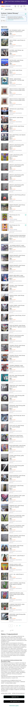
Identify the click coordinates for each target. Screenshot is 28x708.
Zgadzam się (15, 696)
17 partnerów (23, 651)
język (12, 630)
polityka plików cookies (6, 693)
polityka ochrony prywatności (18, 693)
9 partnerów (22, 652)
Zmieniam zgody (14, 705)
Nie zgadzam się (15, 701)
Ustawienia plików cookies (10, 688)
